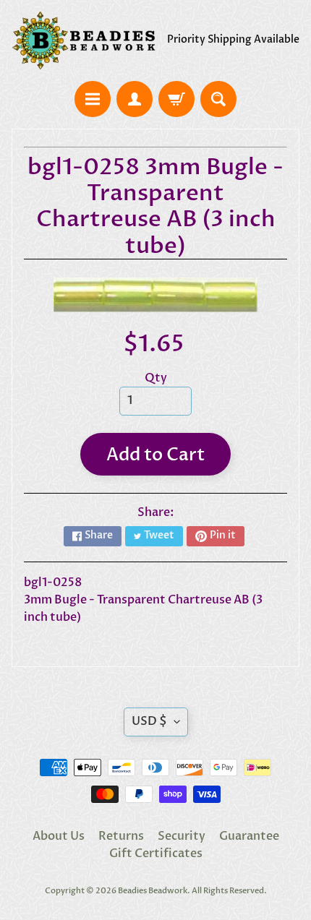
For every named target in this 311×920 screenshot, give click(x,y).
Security (181, 836)
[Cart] (176, 99)
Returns (121, 836)
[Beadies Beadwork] (84, 40)
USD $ (149, 721)
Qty (156, 378)
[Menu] (92, 99)
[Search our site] (218, 99)
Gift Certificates (156, 853)
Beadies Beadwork (152, 890)
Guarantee (249, 836)
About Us (59, 836)
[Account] (134, 99)
